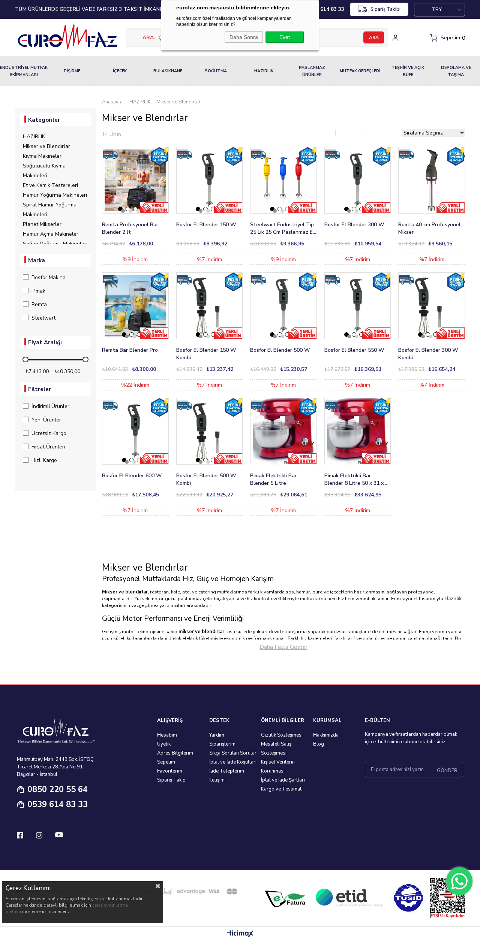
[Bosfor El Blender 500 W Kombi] (209, 431)
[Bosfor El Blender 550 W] (357, 305)
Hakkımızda (326, 735)
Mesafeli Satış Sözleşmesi (276, 748)
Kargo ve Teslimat (281, 789)
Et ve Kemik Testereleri (50, 185)
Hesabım (167, 735)
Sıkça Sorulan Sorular (232, 753)
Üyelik (164, 744)
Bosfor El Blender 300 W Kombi (428, 354)
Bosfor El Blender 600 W (132, 475)
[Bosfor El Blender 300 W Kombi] (431, 305)
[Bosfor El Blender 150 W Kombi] (209, 305)
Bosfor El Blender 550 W (354, 350)
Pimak (38, 290)
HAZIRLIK (263, 71)
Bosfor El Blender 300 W (354, 224)
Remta (39, 304)
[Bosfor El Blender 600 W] (135, 431)
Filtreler (39, 389)
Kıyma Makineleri (43, 156)
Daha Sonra (244, 37)
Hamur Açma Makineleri (51, 234)
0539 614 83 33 (57, 804)
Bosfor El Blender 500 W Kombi (206, 479)
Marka (36, 260)
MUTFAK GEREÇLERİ (360, 71)
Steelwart (44, 317)
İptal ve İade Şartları (283, 780)
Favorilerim (169, 771)
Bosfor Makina (49, 277)
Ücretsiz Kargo (49, 433)
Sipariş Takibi (385, 9)
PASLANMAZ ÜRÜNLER (312, 71)
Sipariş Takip (171, 780)
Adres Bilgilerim (175, 753)
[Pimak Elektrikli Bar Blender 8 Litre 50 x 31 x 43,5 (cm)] (357, 431)
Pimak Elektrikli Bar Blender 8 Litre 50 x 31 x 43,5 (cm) (354, 479)
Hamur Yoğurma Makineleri (55, 195)
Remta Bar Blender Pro (130, 350)
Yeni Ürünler (46, 419)
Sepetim (166, 762)
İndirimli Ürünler (50, 406)
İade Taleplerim (226, 771)
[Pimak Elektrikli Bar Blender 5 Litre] (283, 431)
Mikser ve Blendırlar (46, 146)
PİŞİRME (72, 71)
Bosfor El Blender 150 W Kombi (206, 354)
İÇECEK (120, 71)
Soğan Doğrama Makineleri (55, 243)
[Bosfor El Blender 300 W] (357, 180)
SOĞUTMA (216, 71)
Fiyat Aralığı (45, 342)
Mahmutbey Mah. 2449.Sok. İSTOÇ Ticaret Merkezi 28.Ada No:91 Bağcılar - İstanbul (55, 767)
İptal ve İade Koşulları (232, 762)
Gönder (447, 770)
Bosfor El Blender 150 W (206, 224)
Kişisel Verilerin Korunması (278, 766)
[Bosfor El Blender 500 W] (283, 305)
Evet (284, 37)
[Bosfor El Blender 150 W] (209, 180)
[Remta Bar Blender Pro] (135, 305)
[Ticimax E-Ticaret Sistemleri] (240, 934)
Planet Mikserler (42, 224)
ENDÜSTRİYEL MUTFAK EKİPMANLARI (24, 71)
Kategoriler (44, 120)
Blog (318, 744)
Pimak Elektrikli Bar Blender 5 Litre (273, 479)
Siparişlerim (222, 744)
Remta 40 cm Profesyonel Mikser (429, 228)
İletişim (217, 780)
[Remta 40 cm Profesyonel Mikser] (431, 180)
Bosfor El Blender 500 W (280, 350)
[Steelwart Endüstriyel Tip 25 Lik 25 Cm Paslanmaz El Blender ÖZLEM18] (283, 180)
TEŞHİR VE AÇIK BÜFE (408, 71)
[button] (120, 209)
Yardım (216, 735)
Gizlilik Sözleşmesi (282, 735)
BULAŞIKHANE (167, 71)
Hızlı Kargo (44, 460)
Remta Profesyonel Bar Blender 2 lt (130, 228)
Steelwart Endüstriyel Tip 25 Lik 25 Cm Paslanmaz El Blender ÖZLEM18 (282, 228)
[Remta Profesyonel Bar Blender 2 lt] (135, 180)
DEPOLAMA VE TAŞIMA (456, 71)
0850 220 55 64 (57, 789)
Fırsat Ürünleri (48, 446)
